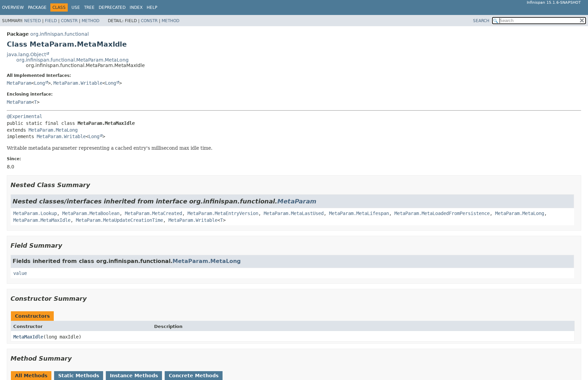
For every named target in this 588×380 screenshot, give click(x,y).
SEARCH (481, 20)
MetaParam (19, 83)
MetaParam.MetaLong (53, 130)
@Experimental (24, 116)
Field (51, 20)
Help (152, 7)
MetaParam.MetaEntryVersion (222, 213)
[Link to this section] (95, 184)
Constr (69, 20)
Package (37, 7)
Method (90, 20)
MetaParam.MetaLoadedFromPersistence (442, 213)
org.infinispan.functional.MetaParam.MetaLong (72, 60)
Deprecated (112, 7)
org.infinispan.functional (59, 34)
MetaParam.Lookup (35, 213)
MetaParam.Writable (77, 83)
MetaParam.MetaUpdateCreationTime (119, 220)
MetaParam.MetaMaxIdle (41, 220)
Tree (89, 7)
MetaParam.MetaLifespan (359, 213)
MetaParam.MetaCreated (153, 213)
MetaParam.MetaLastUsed (294, 213)
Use (75, 7)
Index (136, 7)
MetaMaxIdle (28, 337)
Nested (32, 20)
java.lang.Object (26, 54)
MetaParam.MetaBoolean (90, 213)
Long (39, 83)
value (20, 273)
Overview (13, 7)
